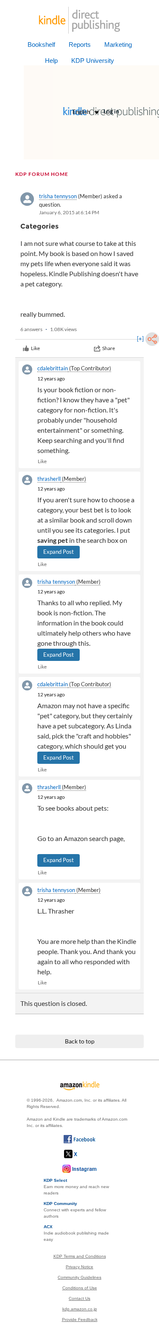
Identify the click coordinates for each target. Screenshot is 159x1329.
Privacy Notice (79, 1266)
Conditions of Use (79, 1288)
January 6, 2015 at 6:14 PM (69, 212)
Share (108, 348)
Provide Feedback (80, 1319)
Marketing (118, 44)
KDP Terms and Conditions (79, 1256)
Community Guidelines (79, 1277)
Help (51, 60)
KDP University (92, 60)
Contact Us (79, 1298)
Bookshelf (41, 44)
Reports (80, 44)
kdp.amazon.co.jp (79, 1309)
